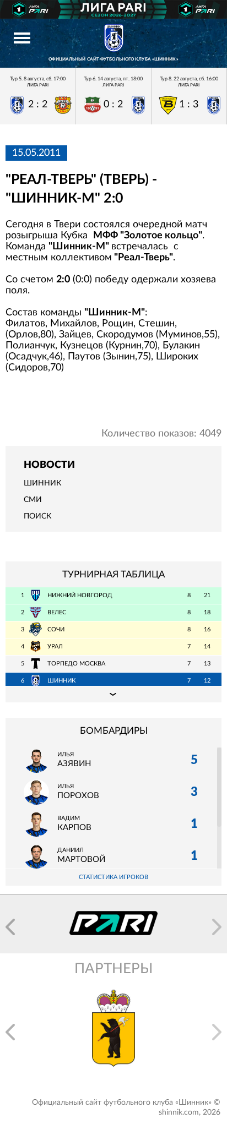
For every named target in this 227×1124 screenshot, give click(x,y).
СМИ (33, 500)
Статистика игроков (113, 877)
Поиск (37, 516)
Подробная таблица (113, 694)
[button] (10, 927)
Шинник (42, 483)
